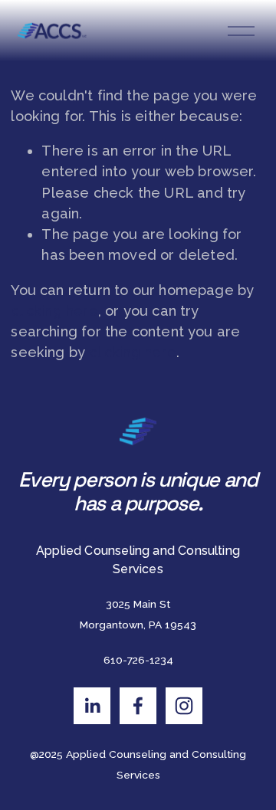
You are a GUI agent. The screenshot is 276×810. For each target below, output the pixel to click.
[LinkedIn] (92, 705)
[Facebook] (138, 705)
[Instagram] (184, 705)
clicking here (54, 311)
